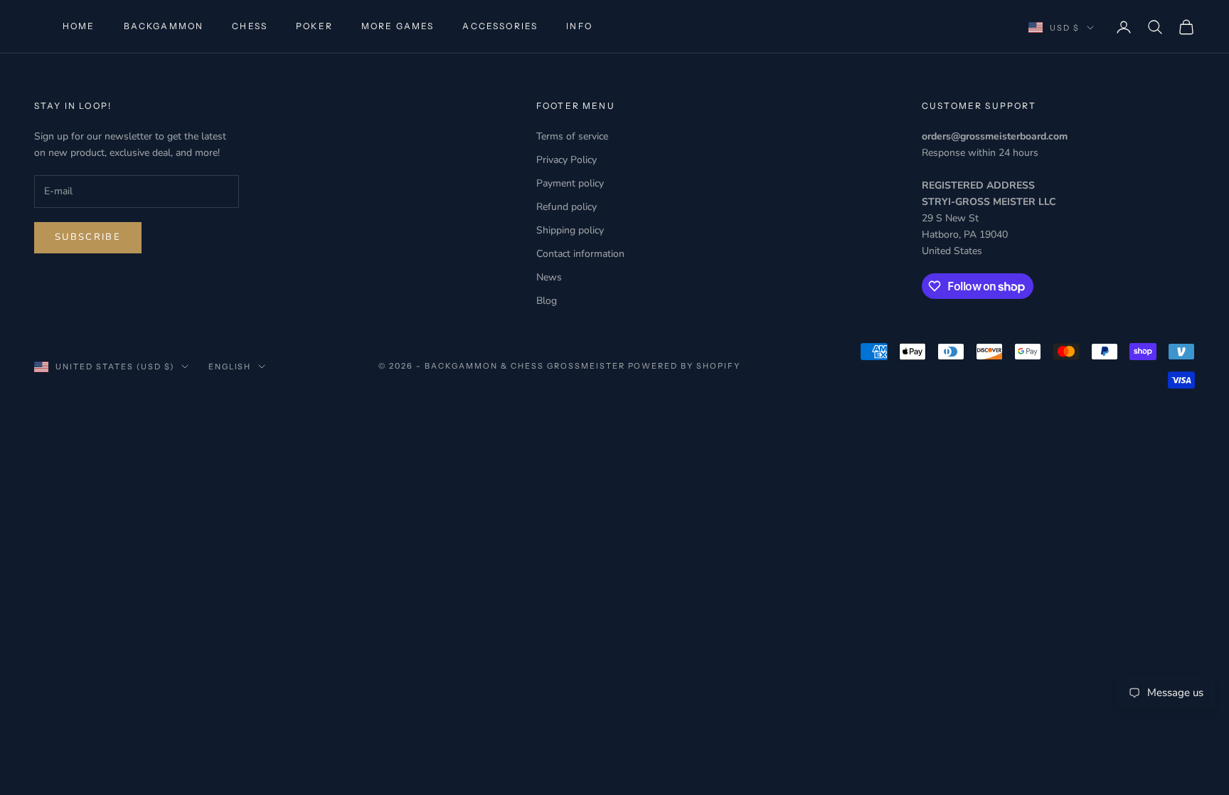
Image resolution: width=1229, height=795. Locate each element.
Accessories (500, 26)
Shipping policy (570, 230)
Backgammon (164, 26)
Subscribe (88, 237)
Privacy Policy (566, 160)
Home (79, 26)
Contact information (580, 253)
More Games (398, 26)
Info (579, 26)
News (549, 277)
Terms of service (572, 136)
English (230, 367)
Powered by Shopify (684, 366)
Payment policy (570, 183)
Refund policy (566, 207)
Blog (546, 300)
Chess (249, 26)
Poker (314, 26)
